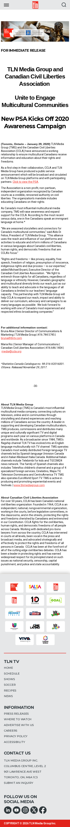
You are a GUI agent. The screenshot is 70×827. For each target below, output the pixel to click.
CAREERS (10, 730)
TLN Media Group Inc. (42, 823)
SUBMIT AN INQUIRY (18, 783)
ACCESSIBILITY (14, 742)
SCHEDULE (12, 673)
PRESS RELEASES (16, 713)
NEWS (8, 696)
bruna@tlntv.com (11, 338)
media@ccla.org (11, 351)
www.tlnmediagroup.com (29, 485)
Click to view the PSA (25, 181)
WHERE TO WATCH (18, 719)
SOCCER (10, 684)
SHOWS (9, 679)
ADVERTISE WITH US (19, 725)
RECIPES (10, 690)
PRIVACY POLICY (15, 736)
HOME (8, 668)
